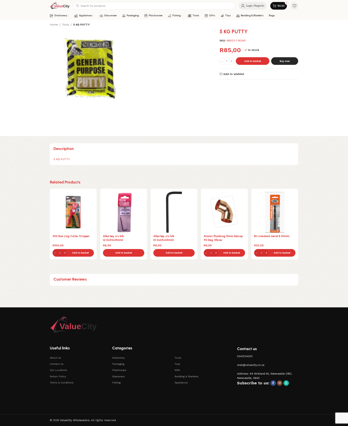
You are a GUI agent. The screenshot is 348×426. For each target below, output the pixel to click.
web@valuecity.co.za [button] (250, 365)
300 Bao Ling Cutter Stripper (71, 236)
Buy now (285, 61)
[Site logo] (60, 5)
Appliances (181, 382)
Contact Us (56, 363)
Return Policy (58, 376)
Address (242, 373)
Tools (65, 24)
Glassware (118, 376)
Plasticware (119, 370)
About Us (55, 357)
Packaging (118, 363)
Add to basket (252, 61)
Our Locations (58, 370)
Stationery (118, 357)
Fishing (116, 382)
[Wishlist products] (294, 5)
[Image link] (73, 325)
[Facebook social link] (273, 383)
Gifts (177, 370)
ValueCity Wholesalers (75, 420)
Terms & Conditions (62, 382)
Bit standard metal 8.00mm (271, 236)
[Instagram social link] (279, 383)
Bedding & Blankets (186, 376)
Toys (177, 363)
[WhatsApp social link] (286, 383)
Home (54, 24)
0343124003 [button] (244, 356)
